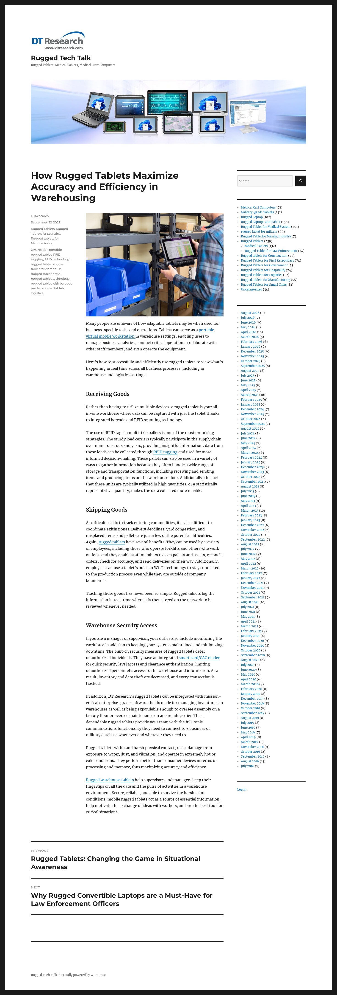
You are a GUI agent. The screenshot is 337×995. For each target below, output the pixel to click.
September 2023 (253, 482)
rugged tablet (41, 264)
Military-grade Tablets (257, 212)
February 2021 (251, 631)
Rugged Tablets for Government (264, 265)
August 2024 (250, 429)
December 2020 (252, 641)
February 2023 (251, 515)
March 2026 (250, 337)
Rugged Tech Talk (61, 58)
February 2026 (251, 342)
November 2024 (252, 414)
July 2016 (247, 766)
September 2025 (253, 366)
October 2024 (250, 419)
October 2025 (250, 361)
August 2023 (250, 486)
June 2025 (248, 380)
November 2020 (252, 646)
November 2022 (252, 530)
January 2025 (250, 404)
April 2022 (248, 564)
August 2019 (250, 718)
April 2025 (248, 390)
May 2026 (248, 327)
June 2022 (248, 554)
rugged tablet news (45, 274)
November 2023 (252, 472)
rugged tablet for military (259, 232)
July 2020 (247, 665)
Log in (241, 790)
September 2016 (253, 756)
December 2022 (252, 525)
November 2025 (252, 356)
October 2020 (250, 650)
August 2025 (250, 371)
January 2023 (250, 520)
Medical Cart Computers (258, 207)
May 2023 (248, 501)
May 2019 (248, 732)
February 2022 (251, 573)
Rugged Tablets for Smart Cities (264, 285)
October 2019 (250, 708)
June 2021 (248, 612)
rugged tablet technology (50, 278)
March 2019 (249, 742)
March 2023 (249, 511)
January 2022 (250, 578)
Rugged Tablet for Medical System (265, 227)
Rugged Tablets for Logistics (261, 275)
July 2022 (247, 549)
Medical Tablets (256, 246)
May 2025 (248, 385)
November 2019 (252, 703)
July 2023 (247, 491)
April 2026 (248, 332)
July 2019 (247, 723)
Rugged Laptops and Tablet (260, 222)
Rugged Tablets (43, 229)
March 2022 (250, 568)
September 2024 (253, 424)
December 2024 (252, 409)
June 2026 (248, 322)
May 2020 (248, 674)
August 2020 (250, 660)
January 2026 (250, 347)
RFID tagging (165, 452)
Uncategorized (251, 289)
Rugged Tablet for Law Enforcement (271, 251)
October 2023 (250, 477)
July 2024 (247, 433)
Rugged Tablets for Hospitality (263, 270)
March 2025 (250, 395)
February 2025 (251, 400)
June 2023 (248, 496)
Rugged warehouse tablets (110, 780)
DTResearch (40, 216)
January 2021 (250, 636)
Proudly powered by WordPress (84, 975)
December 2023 (252, 467)
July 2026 (248, 318)
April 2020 (248, 679)
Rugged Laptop (252, 217)
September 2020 (253, 655)
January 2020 (250, 694)
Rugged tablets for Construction (264, 256)
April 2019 (248, 737)
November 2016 (252, 747)
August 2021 (250, 602)
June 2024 (248, 438)
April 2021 (248, 621)
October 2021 (250, 593)
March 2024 (250, 453)
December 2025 (252, 351)
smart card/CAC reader (199, 657)
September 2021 (252, 597)
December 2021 (252, 583)
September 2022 (253, 539)
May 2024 (248, 443)
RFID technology (56, 259)
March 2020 (250, 684)
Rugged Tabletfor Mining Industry (266, 236)
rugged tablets (112, 542)
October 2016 (250, 752)
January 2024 (250, 462)
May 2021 (248, 617)
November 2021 (252, 588)
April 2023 (248, 506)
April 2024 (248, 448)
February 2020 (251, 689)
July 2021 (247, 607)
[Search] (300, 180)
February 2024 (251, 457)
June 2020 (248, 670)
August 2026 (250, 313)
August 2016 (250, 761)
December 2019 (252, 699)
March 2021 (249, 626)
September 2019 (253, 713)
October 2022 (250, 535)
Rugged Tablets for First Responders (267, 260)
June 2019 (248, 728)
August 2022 (250, 544)
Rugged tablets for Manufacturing (265, 280)
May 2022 (248, 559)
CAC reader (39, 249)
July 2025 (247, 376)
